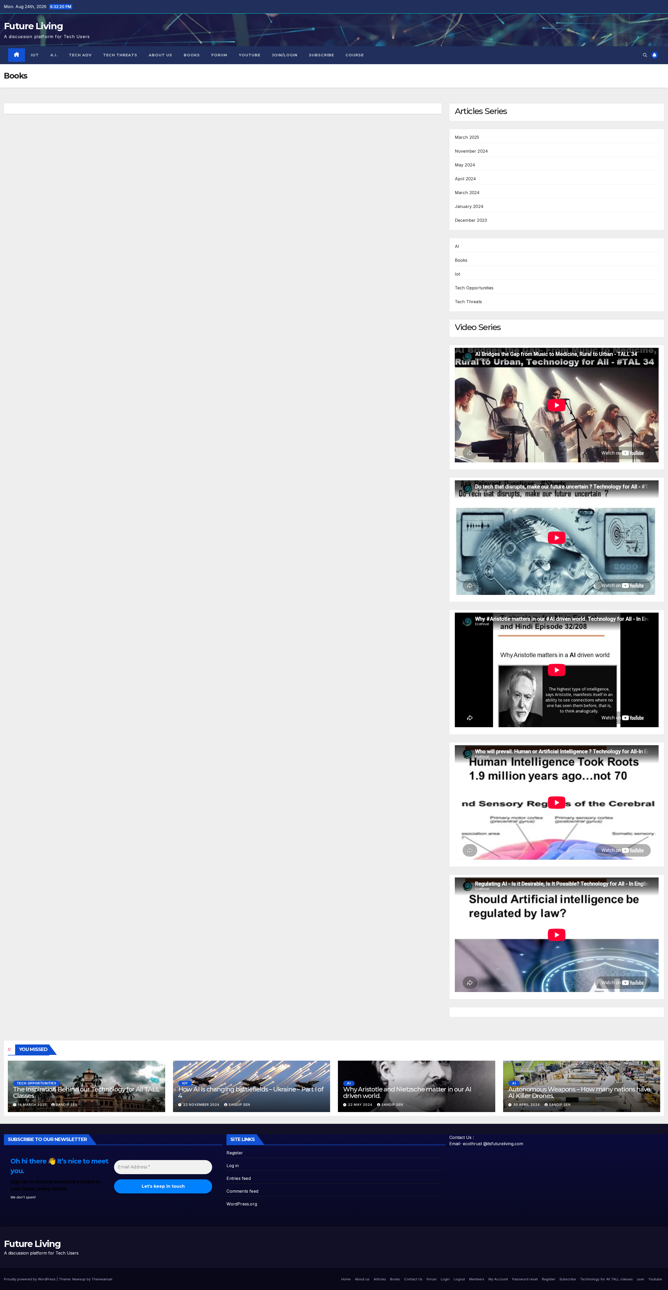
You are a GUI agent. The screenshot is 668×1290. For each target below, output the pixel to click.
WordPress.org (241, 1204)
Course (354, 55)
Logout (459, 1279)
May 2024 (465, 165)
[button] (645, 55)
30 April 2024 (527, 1105)
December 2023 (471, 220)
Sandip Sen (66, 1105)
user (640, 1279)
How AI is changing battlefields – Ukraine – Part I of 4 (250, 1092)
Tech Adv (80, 55)
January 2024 (469, 206)
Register (234, 1152)
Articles (380, 1279)
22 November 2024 (201, 1105)
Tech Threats (120, 55)
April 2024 (465, 178)
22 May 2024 (360, 1105)
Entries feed (238, 1178)
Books (192, 55)
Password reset (525, 1279)
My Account (498, 1279)
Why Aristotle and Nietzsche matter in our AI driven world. (407, 1092)
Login (445, 1279)
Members (476, 1279)
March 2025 (467, 137)
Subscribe (321, 55)
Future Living (33, 26)
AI (457, 246)
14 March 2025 (33, 1105)
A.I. (53, 55)
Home (346, 1279)
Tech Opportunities (474, 287)
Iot (35, 55)
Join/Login (284, 55)
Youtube (249, 55)
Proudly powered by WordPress (30, 1279)
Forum (219, 55)
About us (160, 55)
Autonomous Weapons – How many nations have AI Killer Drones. (579, 1092)
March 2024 (467, 192)
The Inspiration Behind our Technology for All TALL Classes (86, 1092)
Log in (232, 1165)
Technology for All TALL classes (606, 1279)
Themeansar (102, 1279)
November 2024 (471, 151)
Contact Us (413, 1279)
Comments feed (242, 1191)
